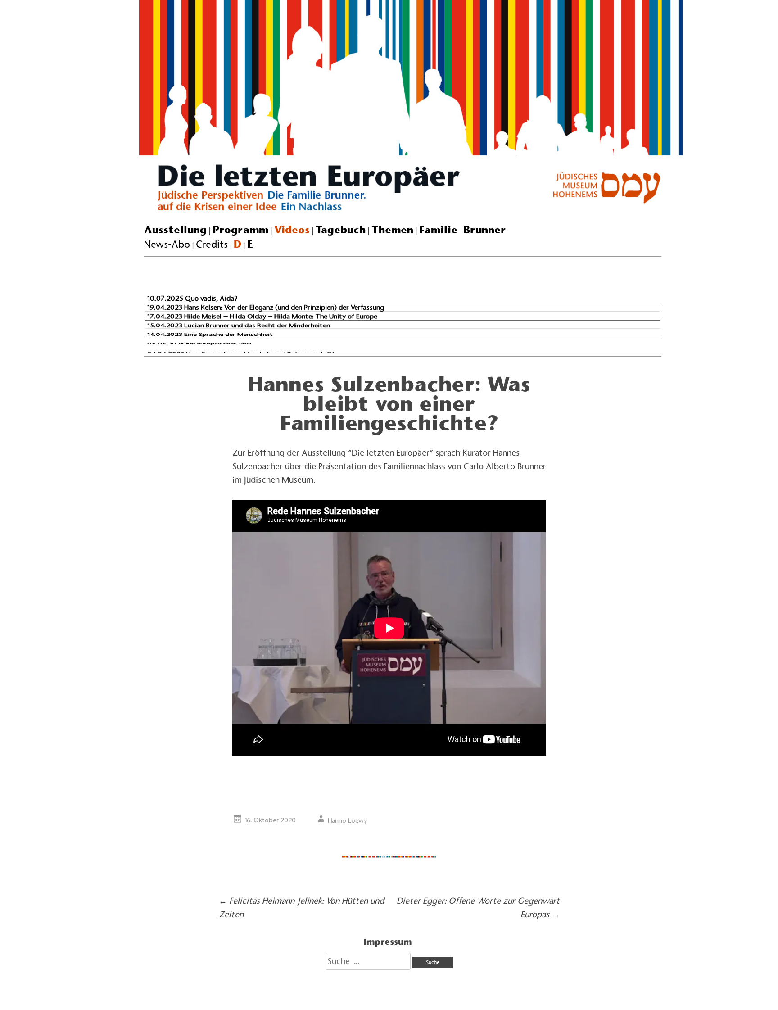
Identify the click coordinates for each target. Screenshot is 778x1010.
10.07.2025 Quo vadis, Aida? (192, 298)
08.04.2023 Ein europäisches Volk (199, 343)
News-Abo (167, 244)
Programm (240, 229)
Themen (392, 229)
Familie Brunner (462, 229)
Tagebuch (341, 229)
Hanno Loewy (347, 820)
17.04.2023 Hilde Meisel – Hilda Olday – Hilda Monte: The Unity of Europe (262, 316)
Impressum (387, 941)
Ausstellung (175, 229)
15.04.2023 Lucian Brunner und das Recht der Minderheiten (238, 325)
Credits (212, 244)
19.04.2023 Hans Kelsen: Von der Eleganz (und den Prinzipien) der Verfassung (265, 307)
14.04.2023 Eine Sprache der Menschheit (210, 334)
